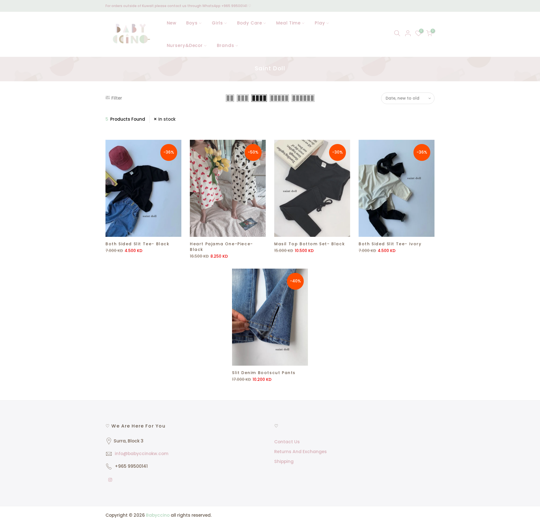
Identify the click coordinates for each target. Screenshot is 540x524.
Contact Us (287, 442)
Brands (225, 45)
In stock (167, 119)
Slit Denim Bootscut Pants (264, 372)
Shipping (284, 461)
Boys (192, 23)
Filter (116, 98)
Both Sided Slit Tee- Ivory (390, 244)
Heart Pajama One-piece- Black (221, 246)
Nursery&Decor (185, 45)
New (172, 23)
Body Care (249, 23)
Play (320, 23)
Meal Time (288, 23)
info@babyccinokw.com (141, 453)
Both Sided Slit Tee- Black (137, 244)
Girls (217, 23)
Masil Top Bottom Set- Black (309, 244)
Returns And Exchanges (300, 452)
